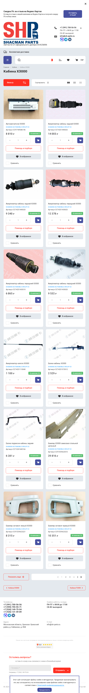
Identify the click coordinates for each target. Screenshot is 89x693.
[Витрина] (68, 82)
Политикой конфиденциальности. (50, 685)
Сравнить (15, 163)
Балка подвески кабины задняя (19, 443)
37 (81, 577)
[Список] (74, 82)
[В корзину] (38, 140)
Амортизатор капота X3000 (17, 363)
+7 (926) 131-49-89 (12, 612)
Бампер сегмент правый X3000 (61, 526)
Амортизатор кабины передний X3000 (64, 204)
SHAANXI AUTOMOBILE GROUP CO (17, 127)
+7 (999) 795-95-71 (12, 607)
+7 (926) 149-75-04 (12, 609)
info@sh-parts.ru (67, 36)
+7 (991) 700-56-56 (68, 27)
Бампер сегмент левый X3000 (19, 526)
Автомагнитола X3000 (15, 124)
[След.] (77, 577)
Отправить (60, 670)
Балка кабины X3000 (57, 363)
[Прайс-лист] (80, 82)
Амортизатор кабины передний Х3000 (64, 283)
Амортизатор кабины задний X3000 (63, 124)
